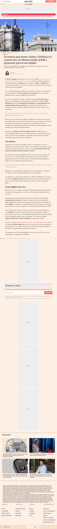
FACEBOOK (31, 511)
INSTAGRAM (32, 513)
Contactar (19, 504)
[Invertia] (28, 4)
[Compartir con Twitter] (32, 527)
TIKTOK (31, 515)
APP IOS (3, 508)
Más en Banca (6, 435)
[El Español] (28, 1)
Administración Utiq (48, 522)
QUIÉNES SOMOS (5, 513)
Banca (7, 54)
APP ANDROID (4, 511)
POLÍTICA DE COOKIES (48, 517)
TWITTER (31, 508)
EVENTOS (17, 511)
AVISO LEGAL (46, 508)
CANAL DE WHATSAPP (6, 515)
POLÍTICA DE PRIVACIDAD (49, 511)
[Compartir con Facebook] (28, 527)
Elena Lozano (12, 72)
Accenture (28, 238)
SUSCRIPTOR (18, 515)
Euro (8, 238)
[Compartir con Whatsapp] (35, 527)
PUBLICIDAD (18, 513)
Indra (19, 238)
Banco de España (13, 238)
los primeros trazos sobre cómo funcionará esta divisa (33, 222)
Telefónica (23, 238)
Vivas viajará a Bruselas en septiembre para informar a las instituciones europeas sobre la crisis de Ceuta (27, 16)
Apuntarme (48, 292)
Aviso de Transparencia (49, 520)
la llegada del (32, 79)
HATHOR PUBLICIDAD (20, 508)
